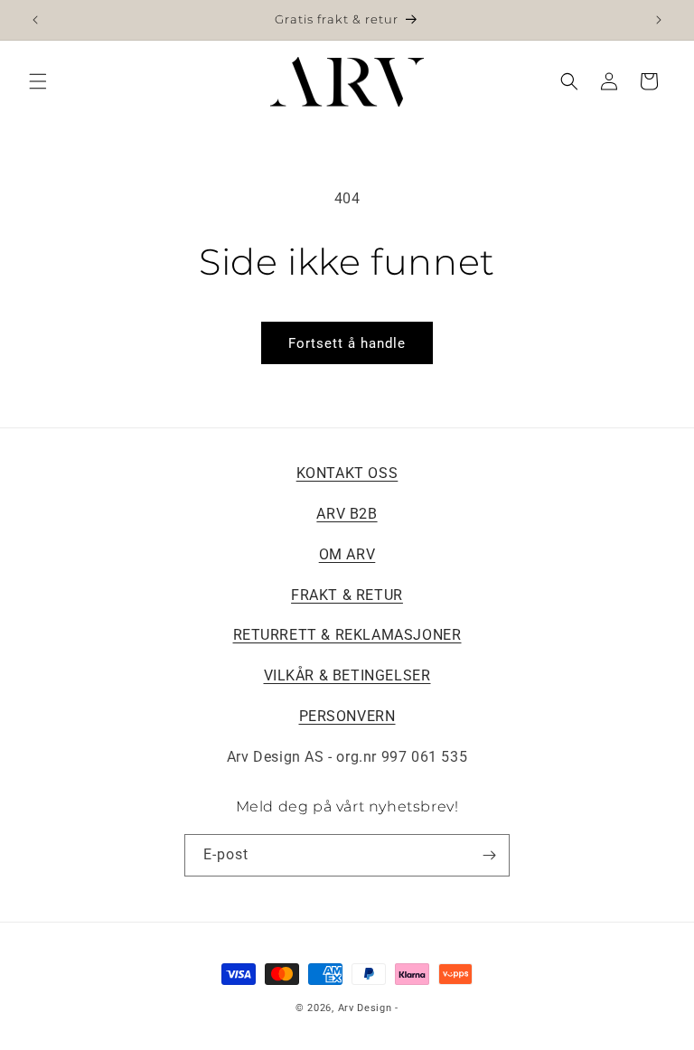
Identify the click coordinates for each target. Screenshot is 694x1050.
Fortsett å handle (347, 343)
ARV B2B (346, 513)
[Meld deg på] (489, 855)
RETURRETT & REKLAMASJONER (347, 634)
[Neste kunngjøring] (659, 20)
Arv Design (365, 1008)
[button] (38, 81)
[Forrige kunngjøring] (35, 20)
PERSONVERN (347, 716)
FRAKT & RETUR (347, 595)
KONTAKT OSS (347, 473)
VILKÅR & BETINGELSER (347, 675)
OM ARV (347, 554)
